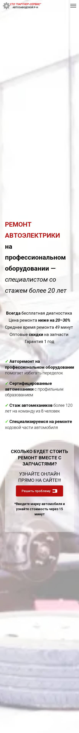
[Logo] (22, 5)
